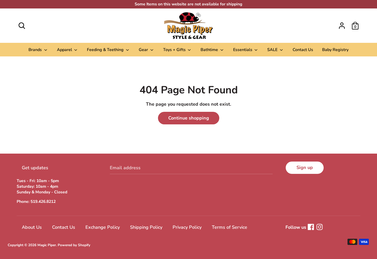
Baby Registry (335, 50)
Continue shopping (188, 118)
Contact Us (303, 50)
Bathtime (210, 50)
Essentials (243, 50)
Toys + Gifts (175, 50)
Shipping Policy (146, 227)
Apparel (65, 50)
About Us (32, 227)
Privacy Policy (187, 227)
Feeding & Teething (106, 50)
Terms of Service (229, 227)
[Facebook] (311, 227)
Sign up (304, 167)
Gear (144, 50)
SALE (273, 50)
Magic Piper (46, 245)
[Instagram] (319, 227)
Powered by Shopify (74, 245)
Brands (35, 50)
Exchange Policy (102, 227)
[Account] (342, 24)
